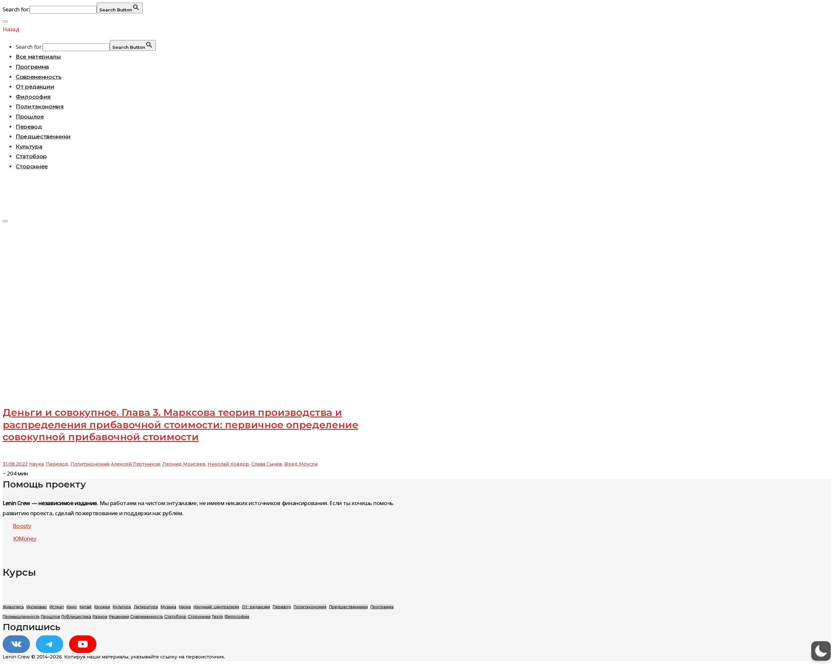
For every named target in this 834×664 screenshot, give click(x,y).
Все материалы (38, 56)
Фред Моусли (301, 464)
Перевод (29, 126)
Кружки (102, 606)
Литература (146, 606)
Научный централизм (216, 606)
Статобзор (31, 156)
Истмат (57, 606)
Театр (217, 616)
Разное (100, 616)
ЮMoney (24, 538)
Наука (36, 464)
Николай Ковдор (228, 464)
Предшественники (43, 136)
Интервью (36, 606)
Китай (85, 606)
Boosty (22, 526)
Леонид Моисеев (183, 464)
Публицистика (76, 616)
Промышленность (21, 616)
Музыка (168, 606)
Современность (39, 77)
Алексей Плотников (135, 464)
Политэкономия (40, 106)
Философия (33, 96)
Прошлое (30, 116)
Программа (32, 67)
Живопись (13, 606)
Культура (29, 146)
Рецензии (119, 616)
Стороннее (32, 166)
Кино (71, 606)
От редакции (35, 86)
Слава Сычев (266, 464)
